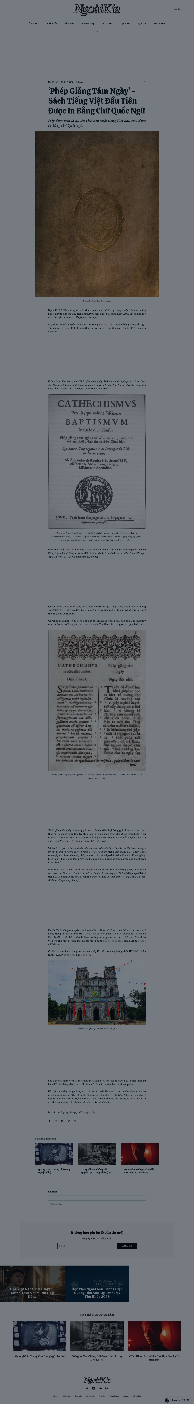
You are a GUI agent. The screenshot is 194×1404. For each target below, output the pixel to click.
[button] (46, 685)
